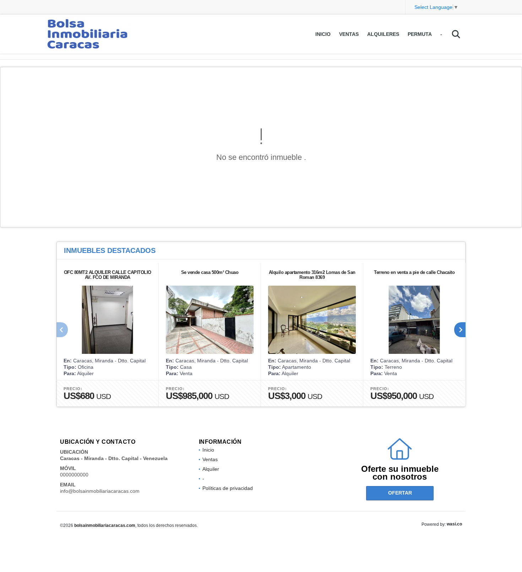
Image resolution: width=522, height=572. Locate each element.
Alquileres (383, 34)
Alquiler (210, 469)
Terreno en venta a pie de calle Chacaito (414, 272)
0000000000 (74, 474)
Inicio (323, 34)
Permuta (420, 34)
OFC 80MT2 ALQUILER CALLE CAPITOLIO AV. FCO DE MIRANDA (107, 275)
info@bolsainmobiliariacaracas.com (100, 491)
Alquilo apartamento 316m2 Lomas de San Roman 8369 (312, 275)
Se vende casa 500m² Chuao (210, 272)
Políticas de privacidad (227, 488)
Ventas (349, 34)
